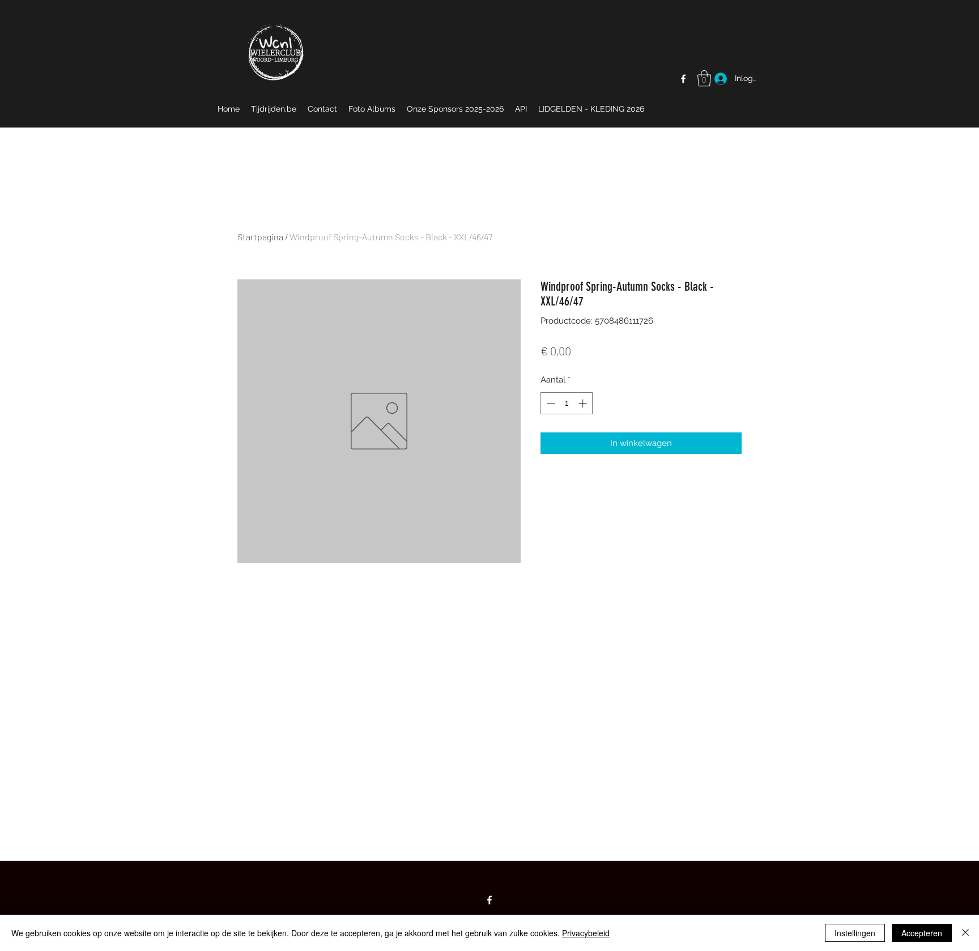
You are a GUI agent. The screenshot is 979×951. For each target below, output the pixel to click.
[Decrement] (549, 403)
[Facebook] (683, 78)
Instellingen (855, 933)
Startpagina (260, 236)
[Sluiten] (965, 933)
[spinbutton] (566, 403)
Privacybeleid (586, 933)
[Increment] (583, 403)
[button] (704, 78)
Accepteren (921, 933)
